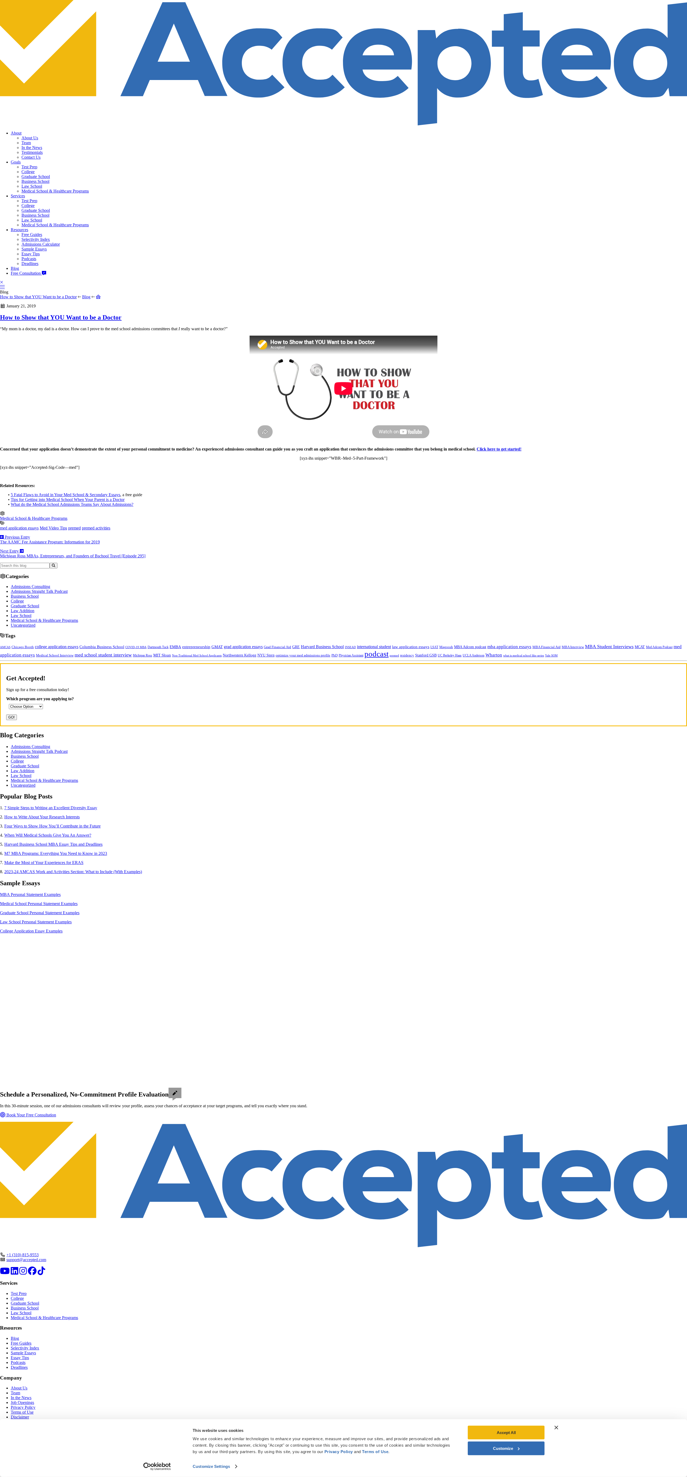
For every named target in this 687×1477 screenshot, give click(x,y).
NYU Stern (266, 655)
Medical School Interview (55, 655)
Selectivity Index (35, 239)
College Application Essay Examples (31, 931)
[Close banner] (556, 1427)
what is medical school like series (523, 655)
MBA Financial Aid (546, 647)
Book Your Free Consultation (30, 1115)
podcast (376, 653)
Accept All (506, 1432)
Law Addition (22, 610)
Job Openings (22, 1402)
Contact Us (31, 157)
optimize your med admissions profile (303, 655)
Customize (503, 1448)
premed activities (96, 528)
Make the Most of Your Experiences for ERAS (43, 862)
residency (407, 655)
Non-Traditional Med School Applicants (197, 655)
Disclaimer (20, 1417)
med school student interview (103, 655)
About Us (29, 138)
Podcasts (28, 258)
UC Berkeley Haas (450, 655)
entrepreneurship (196, 647)
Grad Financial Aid (277, 647)
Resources (19, 229)
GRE (296, 647)
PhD (334, 655)
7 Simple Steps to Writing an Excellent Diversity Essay (50, 807)
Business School (35, 181)
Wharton (493, 655)
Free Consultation (26, 273)
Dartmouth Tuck (158, 647)
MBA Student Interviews (609, 646)
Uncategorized (23, 625)
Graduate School (35, 176)
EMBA (175, 647)
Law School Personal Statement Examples (36, 922)
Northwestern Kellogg (239, 655)
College (28, 171)
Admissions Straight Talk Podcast (39, 591)
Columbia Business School (101, 647)
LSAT (434, 647)
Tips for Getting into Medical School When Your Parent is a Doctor (68, 499)
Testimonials (32, 152)
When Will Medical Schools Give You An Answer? (47, 835)
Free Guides (31, 234)
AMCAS (5, 647)
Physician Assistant (351, 655)
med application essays (19, 528)
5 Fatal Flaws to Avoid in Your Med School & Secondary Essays (65, 494)
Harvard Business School (322, 646)
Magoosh (446, 647)
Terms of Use (22, 1412)
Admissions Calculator (40, 244)
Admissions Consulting (30, 586)
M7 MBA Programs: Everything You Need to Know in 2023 (55, 853)
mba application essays (509, 646)
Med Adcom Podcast (659, 647)
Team (26, 142)
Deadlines (29, 263)
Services (18, 196)
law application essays (410, 647)
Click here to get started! (499, 449)
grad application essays (243, 646)
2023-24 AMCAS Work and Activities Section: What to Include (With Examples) (73, 871)
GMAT (217, 647)
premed (74, 528)
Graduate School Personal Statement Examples (39, 912)
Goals (16, 162)
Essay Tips (30, 254)
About (16, 133)
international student (374, 646)
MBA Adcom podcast (470, 647)
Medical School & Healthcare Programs (55, 191)
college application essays (56, 646)
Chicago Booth (23, 647)
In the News (31, 147)
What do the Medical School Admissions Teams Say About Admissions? (72, 504)
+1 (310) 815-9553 (22, 1255)
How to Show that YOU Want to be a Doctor (38, 297)
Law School (31, 186)
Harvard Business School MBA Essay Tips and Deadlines (53, 844)
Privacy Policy (23, 1407)
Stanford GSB (426, 655)
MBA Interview (573, 647)
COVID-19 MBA (136, 647)
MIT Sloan (162, 655)
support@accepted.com (26, 1259)
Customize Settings (211, 1466)
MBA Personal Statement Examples (30, 894)
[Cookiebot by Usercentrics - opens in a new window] (157, 1467)
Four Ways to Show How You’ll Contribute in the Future (52, 826)
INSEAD (350, 647)
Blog (15, 268)
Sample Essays (34, 249)
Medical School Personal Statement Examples (39, 903)
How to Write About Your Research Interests (42, 817)
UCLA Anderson (473, 655)
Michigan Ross (142, 655)
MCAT (640, 647)
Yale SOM (551, 655)
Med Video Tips (53, 528)
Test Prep (29, 167)
